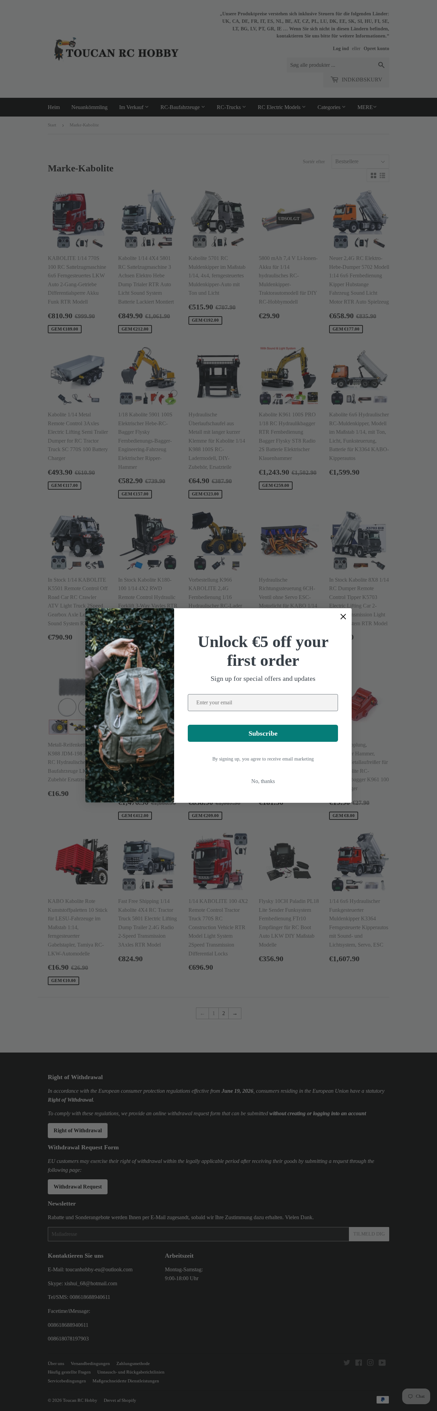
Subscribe (263, 733)
